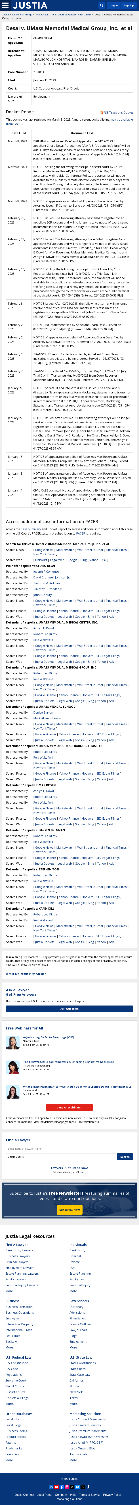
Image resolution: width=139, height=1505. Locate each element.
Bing (83, 560)
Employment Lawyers (19, 1268)
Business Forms (16, 1431)
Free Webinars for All (24, 1028)
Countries (12, 1454)
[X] (83, 1487)
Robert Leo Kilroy (45, 634)
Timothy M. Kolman (46, 583)
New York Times (44, 554)
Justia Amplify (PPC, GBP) (86, 1443)
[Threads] (72, 1487)
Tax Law (11, 1342)
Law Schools (79, 1301)
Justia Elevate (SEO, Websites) (89, 1437)
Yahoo (94, 560)
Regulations (13, 1375)
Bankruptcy (77, 1250)
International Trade (18, 1330)
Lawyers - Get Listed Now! (69, 1168)
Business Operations (19, 1313)
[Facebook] (62, 1487)
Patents (10, 1443)
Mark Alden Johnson (47, 718)
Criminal (75, 1256)
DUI (72, 1268)
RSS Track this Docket (118, 113)
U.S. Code (11, 1369)
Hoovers (87, 611)
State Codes (78, 1369)
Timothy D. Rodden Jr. (48, 589)
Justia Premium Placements (88, 1431)
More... (9, 1291)
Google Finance (45, 611)
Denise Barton (43, 712)
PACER (80, 533)
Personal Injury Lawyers (21, 1285)
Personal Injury (80, 1285)
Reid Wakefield (43, 640)
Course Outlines (80, 1324)
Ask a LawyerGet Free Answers (21, 992)
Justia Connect (24, 1494)
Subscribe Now (69, 1210)
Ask (104, 560)
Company (61, 1494)
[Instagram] (67, 1487)
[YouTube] (56, 1487)
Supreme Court (15, 1380)
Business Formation (19, 1307)
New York (76, 1392)
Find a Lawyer (18, 1140)
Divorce (75, 1262)
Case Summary (31, 529)
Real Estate (12, 1336)
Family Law (77, 1279)
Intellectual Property (19, 1324)
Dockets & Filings (17, 1398)
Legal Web (57, 560)
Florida (74, 1386)
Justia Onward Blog (83, 1448)
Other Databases (19, 1413)
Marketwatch (65, 550)
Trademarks (13, 1448)
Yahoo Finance (69, 611)
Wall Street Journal (90, 550)
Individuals (78, 1244)
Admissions (77, 1313)
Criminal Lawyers (17, 1262)
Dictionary (76, 1307)
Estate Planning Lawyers (22, 1274)
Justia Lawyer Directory (85, 1425)
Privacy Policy (112, 1494)
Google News (44, 550)
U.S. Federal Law (18, 1357)
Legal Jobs (12, 1419)
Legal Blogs (13, 1425)
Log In (114, 5)
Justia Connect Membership (88, 1419)
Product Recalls (15, 1437)
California (76, 1380)
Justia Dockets (44, 617)
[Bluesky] (77, 1487)
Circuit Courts (14, 1386)
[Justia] (30, 5)
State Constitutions (83, 1363)
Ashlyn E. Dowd (43, 628)
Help (73, 1494)
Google (72, 560)
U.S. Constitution (16, 1363)
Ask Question (69, 1008)
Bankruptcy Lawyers (19, 1250)
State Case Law (80, 1375)
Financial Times (116, 550)
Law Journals (78, 1330)
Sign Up (129, 5)
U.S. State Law (81, 1357)
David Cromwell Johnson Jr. (51, 577)
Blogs (73, 1336)
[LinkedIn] (51, 1487)
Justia (74, 1478)
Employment (13, 1318)
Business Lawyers (17, 1256)
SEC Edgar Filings (108, 611)
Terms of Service (89, 1494)
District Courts (15, 1392)
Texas (74, 1398)
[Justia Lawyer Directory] (88, 1487)
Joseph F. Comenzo (46, 572)
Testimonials (78, 1454)
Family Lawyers (15, 1279)
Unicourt (41, 560)
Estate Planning (80, 1274)
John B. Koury (42, 595)
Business (12, 1301)
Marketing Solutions (86, 1413)
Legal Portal (44, 1494)
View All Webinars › (70, 1107)
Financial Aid (78, 1318)
